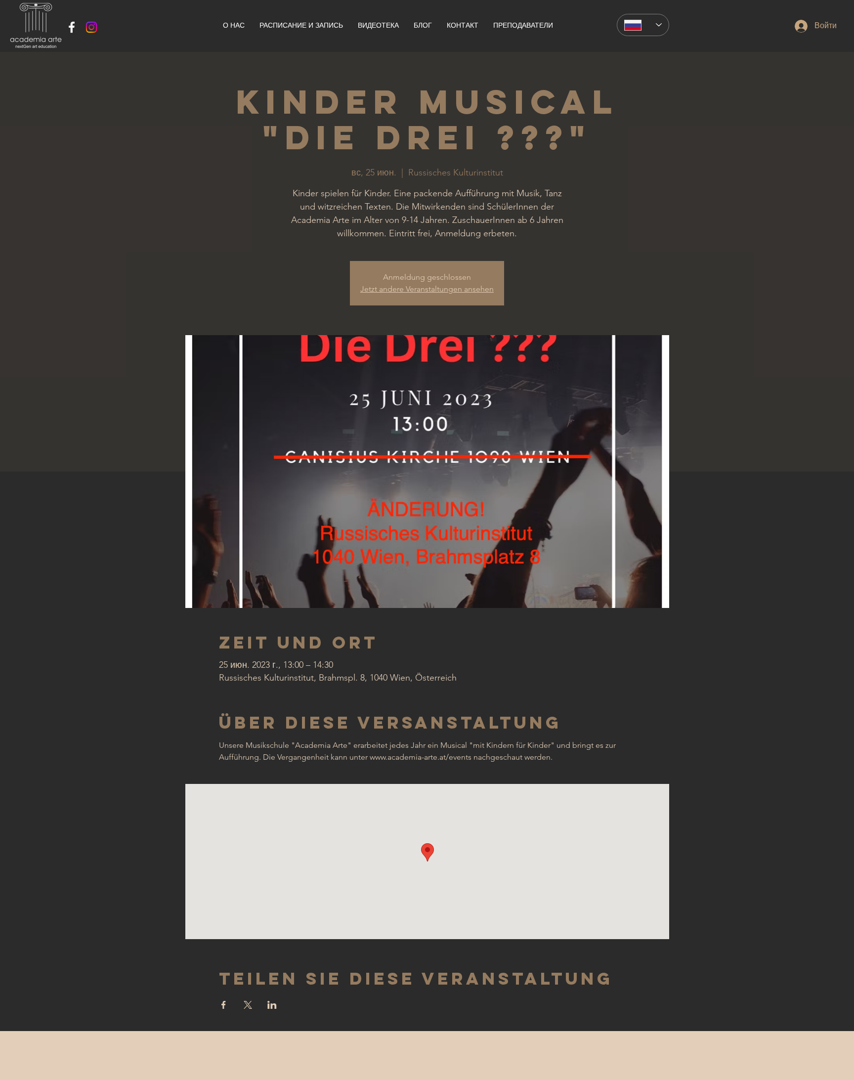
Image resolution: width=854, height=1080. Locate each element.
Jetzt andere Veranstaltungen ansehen (427, 289)
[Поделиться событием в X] (248, 1005)
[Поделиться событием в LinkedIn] (272, 1005)
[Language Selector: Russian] (643, 25)
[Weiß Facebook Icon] (71, 27)
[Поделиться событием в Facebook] (223, 1005)
